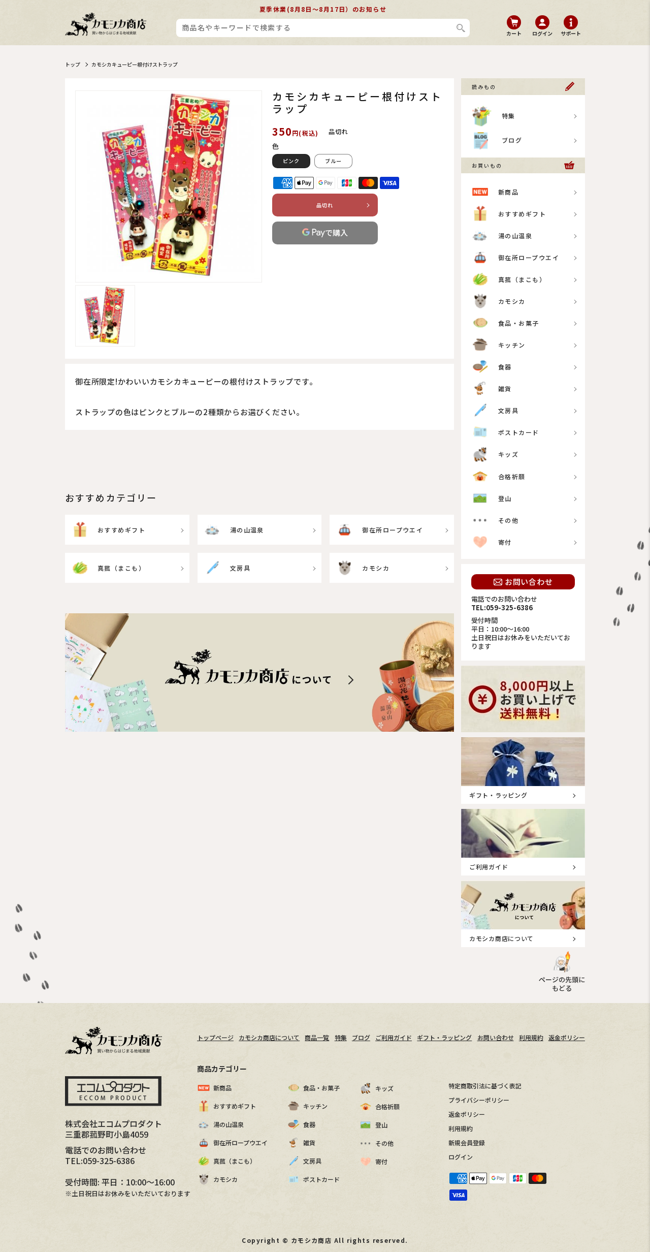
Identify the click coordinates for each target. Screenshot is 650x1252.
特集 (508, 115)
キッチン (512, 344)
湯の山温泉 (247, 529)
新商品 (508, 191)
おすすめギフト (121, 529)
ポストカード (518, 432)
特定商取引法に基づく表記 (485, 1085)
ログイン (460, 1156)
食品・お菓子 (518, 323)
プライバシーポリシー (478, 1100)
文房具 (240, 568)
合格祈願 (512, 476)
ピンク (291, 161)
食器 (505, 366)
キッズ (508, 454)
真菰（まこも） (121, 568)
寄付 (505, 542)
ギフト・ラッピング (444, 1037)
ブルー (333, 161)
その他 (508, 520)
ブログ (512, 140)
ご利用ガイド (393, 1037)
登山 (505, 498)
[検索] (461, 28)
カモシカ (375, 568)
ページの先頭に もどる (562, 984)
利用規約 (531, 1037)
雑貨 (505, 388)
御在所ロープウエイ (392, 529)
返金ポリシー (566, 1037)
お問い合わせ (529, 581)
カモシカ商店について (269, 1037)
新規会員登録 (466, 1142)
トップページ (215, 1037)
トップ (72, 64)
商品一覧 (317, 1037)
